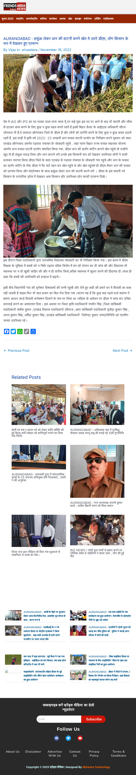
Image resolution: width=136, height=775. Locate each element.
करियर (43, 18)
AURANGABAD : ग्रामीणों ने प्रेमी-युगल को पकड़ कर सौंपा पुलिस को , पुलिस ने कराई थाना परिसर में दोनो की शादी (110, 631)
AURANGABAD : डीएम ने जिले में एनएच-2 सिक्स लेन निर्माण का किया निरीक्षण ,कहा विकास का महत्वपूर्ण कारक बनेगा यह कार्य (109, 675)
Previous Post (16, 351)
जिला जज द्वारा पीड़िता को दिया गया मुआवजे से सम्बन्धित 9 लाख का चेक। (36, 553)
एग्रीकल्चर (108, 18)
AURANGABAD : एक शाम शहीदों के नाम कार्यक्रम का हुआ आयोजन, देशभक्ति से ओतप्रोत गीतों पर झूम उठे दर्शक (110, 616)
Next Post (122, 351)
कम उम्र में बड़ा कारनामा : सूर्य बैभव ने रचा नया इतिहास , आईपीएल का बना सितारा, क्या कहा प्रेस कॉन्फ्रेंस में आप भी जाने (45, 660)
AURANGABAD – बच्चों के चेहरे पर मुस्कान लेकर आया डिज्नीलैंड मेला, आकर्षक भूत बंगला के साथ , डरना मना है (45, 616)
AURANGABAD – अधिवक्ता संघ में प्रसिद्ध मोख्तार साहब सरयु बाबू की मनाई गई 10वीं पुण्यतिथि (97, 431)
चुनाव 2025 (7, 18)
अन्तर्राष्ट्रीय (31, 18)
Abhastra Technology (96, 767)
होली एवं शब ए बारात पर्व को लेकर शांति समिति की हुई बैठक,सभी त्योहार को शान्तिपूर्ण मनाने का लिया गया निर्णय (38, 433)
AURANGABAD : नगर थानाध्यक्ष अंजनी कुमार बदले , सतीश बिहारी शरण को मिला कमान (96, 504)
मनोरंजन (88, 18)
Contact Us (75, 753)
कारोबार (53, 18)
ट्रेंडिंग (97, 18)
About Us (13, 752)
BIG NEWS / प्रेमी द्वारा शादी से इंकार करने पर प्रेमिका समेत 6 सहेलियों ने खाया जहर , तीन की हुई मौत (97, 553)
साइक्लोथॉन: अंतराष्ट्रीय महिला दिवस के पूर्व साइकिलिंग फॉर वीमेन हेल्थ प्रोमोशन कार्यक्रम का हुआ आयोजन (44, 675)
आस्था (63, 18)
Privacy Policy (94, 753)
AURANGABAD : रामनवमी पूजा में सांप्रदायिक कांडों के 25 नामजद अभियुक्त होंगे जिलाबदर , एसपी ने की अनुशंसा (39, 477)
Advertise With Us (55, 753)
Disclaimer (33, 752)
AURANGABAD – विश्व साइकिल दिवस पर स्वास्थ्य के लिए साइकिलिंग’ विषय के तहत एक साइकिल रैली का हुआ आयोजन (109, 660)
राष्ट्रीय (19, 18)
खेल (70, 18)
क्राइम (78, 18)
